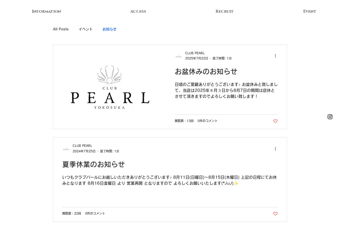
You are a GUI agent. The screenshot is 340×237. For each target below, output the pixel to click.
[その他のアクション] (277, 56)
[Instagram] (330, 117)
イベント (86, 29)
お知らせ (109, 29)
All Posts (61, 29)
